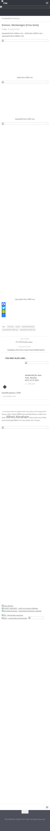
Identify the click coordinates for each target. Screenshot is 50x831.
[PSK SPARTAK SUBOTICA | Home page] (6, 3)
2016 (32, 420)
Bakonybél (25, 414)
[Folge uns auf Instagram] (25, 824)
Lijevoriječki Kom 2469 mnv (10, 329)
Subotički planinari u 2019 (11, 393)
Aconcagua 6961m (12, 420)
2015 (20, 420)
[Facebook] (25, 304)
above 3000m (17, 414)
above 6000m (26, 420)
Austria (4, 420)
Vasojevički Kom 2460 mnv (27, 329)
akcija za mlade (37, 414)
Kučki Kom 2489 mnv (28, 326)
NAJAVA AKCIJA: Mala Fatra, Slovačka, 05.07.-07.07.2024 (33, 377)
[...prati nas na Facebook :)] (20, 824)
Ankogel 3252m (41, 411)
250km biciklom (34, 417)
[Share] (25, 315)
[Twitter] (25, 308)
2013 (35, 411)
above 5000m (30, 411)
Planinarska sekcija (11, 18)
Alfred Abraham (17, 417)
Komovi (18, 326)
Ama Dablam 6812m (20, 411)
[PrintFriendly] (25, 311)
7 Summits (37, 420)
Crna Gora (11, 326)
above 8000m (42, 417)
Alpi (30, 414)
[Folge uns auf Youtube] (29, 824)
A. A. (5, 29)
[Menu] (47, 3)
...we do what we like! (8, 411)
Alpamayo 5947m (7, 414)
